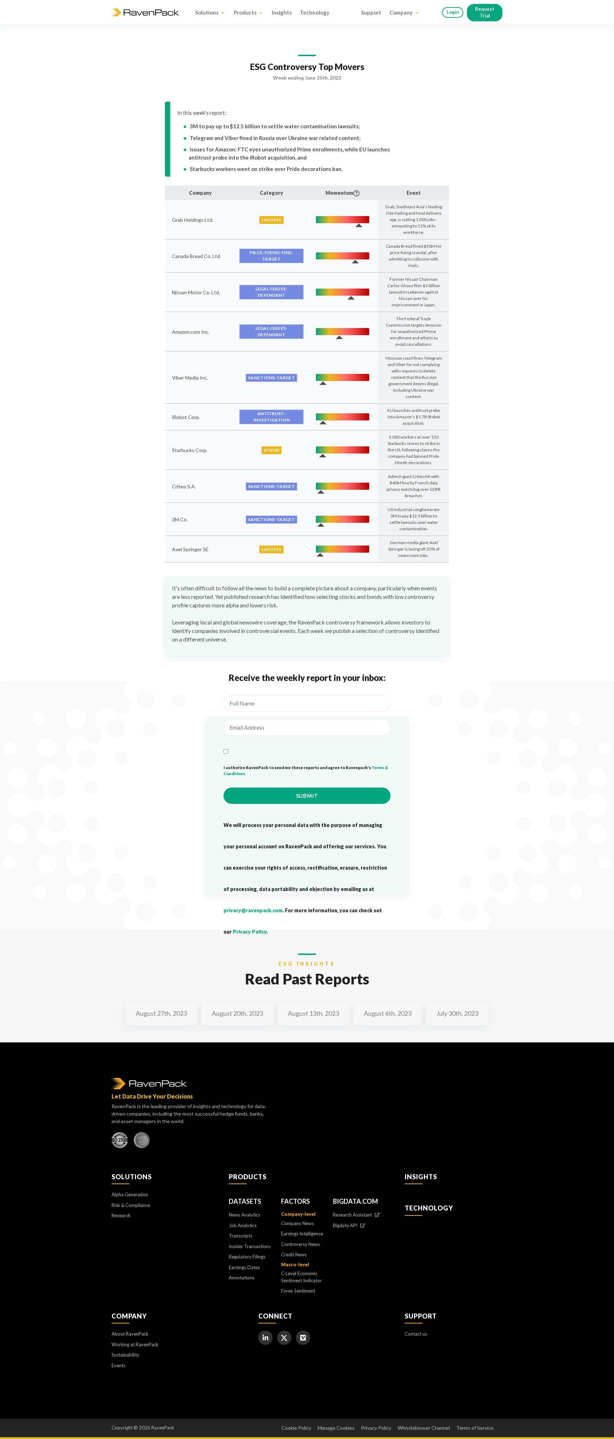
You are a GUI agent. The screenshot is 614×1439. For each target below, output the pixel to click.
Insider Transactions (250, 1246)
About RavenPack (130, 1334)
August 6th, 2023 (387, 1013)
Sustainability (125, 1355)
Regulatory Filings (247, 1257)
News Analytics (244, 1215)
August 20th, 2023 (237, 1013)
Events (118, 1365)
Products (245, 12)
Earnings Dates (244, 1267)
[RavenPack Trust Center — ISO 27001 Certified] (120, 1142)
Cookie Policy (296, 1428)
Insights (282, 12)
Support (371, 12)
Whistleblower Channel (424, 1428)
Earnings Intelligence (302, 1233)
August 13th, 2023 (313, 1013)
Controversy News (300, 1244)
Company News (297, 1223)
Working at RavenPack (135, 1344)
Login (453, 12)
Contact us (416, 1334)
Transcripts (240, 1236)
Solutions (207, 12)
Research (121, 1215)
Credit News (294, 1254)
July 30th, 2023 (457, 1013)
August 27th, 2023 (161, 1013)
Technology (314, 12)
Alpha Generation (130, 1194)
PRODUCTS (247, 1177)
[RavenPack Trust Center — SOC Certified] (142, 1142)
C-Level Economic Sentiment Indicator (301, 1277)
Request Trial (484, 12)
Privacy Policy (249, 932)
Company (401, 12)
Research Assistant (353, 1215)
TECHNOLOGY (429, 1208)
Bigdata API (346, 1225)
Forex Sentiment (298, 1291)
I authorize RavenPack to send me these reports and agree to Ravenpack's (305, 770)
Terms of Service (475, 1428)
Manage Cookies (336, 1428)
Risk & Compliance (131, 1205)
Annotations (241, 1277)
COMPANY (129, 1316)
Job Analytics (243, 1225)
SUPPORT (421, 1316)
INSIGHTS (421, 1177)
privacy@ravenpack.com (252, 910)
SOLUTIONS (132, 1177)
